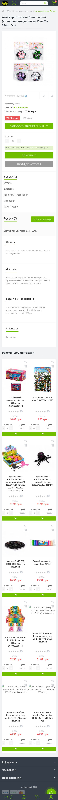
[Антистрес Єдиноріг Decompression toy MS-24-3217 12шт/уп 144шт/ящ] (42, 617)
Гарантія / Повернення (16, 194)
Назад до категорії (29, 164)
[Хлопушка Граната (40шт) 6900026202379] (42, 379)
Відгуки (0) (10, 176)
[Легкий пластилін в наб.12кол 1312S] (42, 543)
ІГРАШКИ (10, 11)
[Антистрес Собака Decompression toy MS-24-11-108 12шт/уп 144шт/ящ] (15, 696)
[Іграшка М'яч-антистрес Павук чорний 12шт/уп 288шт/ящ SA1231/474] (42, 458)
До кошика (29, 155)
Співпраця (9, 200)
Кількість (8, 424)
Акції (8, 797)
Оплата (8, 182)
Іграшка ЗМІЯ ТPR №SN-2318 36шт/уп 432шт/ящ (15, 564)
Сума (22, 424)
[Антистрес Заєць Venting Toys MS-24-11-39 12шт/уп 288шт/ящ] (42, 696)
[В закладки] (25, 362)
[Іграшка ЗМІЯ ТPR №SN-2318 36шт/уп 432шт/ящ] (15, 543)
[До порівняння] (25, 366)
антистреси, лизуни (24, 11)
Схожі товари (11, 206)
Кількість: (9, 136)
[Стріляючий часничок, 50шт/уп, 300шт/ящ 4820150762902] (15, 379)
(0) (26, 96)
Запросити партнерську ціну (29, 126)
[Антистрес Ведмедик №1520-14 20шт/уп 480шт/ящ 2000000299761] (15, 619)
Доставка (9, 188)
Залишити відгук (42, 219)
